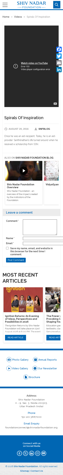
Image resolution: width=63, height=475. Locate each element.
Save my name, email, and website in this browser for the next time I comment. (31, 251)
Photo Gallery (20, 359)
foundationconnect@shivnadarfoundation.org (31, 427)
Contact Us (37, 471)
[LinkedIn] (59, 69)
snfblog (44, 129)
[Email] (59, 62)
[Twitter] (59, 56)
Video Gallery (20, 368)
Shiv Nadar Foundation (26, 466)
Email (10, 243)
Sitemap (24, 471)
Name (10, 238)
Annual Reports (47, 359)
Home (6, 16)
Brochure (34, 377)
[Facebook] (59, 49)
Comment (12, 221)
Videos (18, 16)
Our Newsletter (47, 368)
